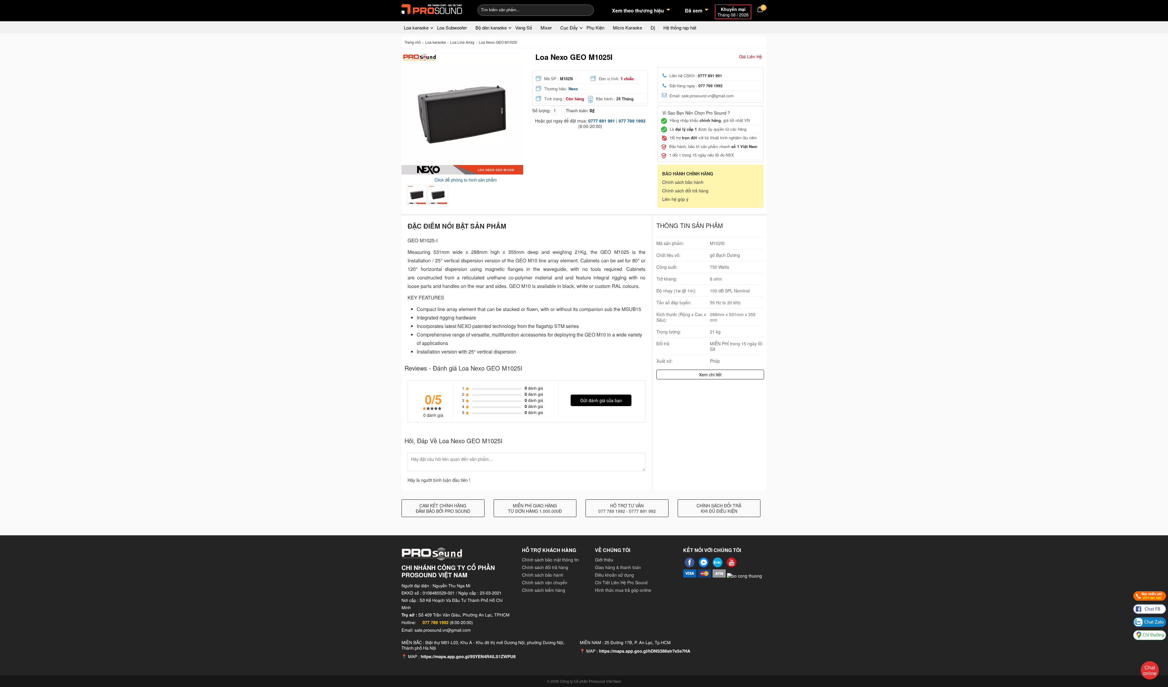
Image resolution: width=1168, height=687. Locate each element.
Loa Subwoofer (452, 27)
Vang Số (523, 27)
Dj (653, 27)
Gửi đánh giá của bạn (601, 400)
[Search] (585, 9)
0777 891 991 (601, 121)
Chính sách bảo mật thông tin (550, 560)
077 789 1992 (632, 121)
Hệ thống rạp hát (679, 27)
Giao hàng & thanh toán (618, 567)
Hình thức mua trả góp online (623, 590)
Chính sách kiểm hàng (543, 590)
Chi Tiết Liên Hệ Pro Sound (621, 582)
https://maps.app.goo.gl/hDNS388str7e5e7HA (644, 651)
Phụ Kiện (595, 27)
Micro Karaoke (627, 27)
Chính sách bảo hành (683, 182)
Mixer (546, 27)
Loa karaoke (416, 27)
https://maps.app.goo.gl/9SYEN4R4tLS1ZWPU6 (468, 657)
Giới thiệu (604, 560)
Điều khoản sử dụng (614, 575)
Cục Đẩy (569, 27)
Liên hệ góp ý (675, 199)
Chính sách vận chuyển (544, 582)
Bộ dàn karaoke (491, 27)
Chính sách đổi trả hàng (685, 191)
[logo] (431, 9)
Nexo (573, 88)
